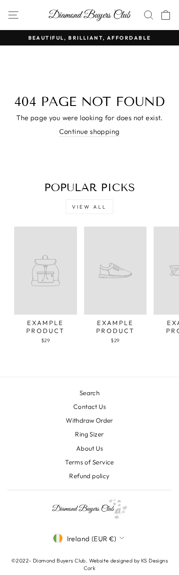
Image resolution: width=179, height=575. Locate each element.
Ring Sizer (89, 434)
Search (89, 393)
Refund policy (89, 476)
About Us (89, 448)
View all (89, 207)
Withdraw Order (89, 420)
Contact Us (89, 407)
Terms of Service (89, 462)
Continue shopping (89, 131)
